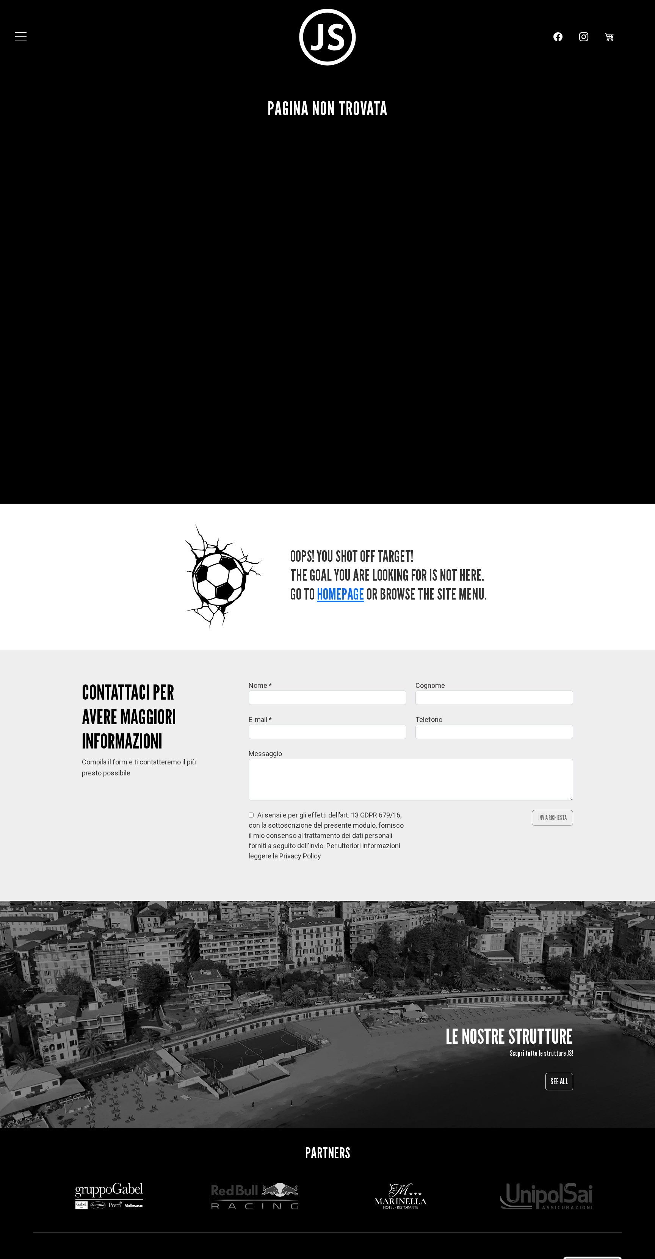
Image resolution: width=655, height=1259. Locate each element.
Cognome (430, 685)
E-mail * (260, 719)
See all (559, 1081)
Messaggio (265, 754)
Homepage (340, 593)
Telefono (428, 719)
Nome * (260, 685)
